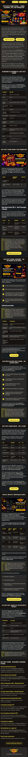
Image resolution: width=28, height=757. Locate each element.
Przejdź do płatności (14, 599)
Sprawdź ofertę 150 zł (14, 253)
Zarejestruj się (9, 39)
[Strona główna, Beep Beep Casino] (3, 2)
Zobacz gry (14, 488)
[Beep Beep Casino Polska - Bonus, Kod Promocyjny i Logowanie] (14, 17)
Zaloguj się (20, 39)
